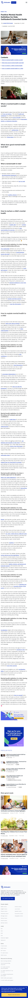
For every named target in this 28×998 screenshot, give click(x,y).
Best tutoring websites (6, 960)
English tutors (4, 908)
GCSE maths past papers (6, 977)
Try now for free (7, 898)
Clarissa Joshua (11, 778)
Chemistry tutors (4, 913)
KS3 (2, 933)
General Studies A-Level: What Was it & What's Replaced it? (16, 785)
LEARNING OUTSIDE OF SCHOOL (14, 780)
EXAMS (17, 764)
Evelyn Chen (5, 835)
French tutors (4, 920)
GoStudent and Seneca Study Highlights (13, 811)
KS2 (2, 930)
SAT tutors (3, 950)
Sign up (14, 2)
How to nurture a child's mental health (12, 65)
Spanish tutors (18, 911)
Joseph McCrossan (8, 23)
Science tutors (18, 906)
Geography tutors (19, 915)
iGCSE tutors (4, 955)
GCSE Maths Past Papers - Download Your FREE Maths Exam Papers (16, 762)
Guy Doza (10, 757)
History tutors (4, 918)
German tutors (4, 922)
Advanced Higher (4, 937)
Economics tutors (19, 913)
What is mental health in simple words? (12, 60)
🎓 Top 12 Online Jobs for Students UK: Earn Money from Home (15, 769)
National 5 (3, 940)
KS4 (2, 935)
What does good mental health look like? (13, 62)
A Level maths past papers (7, 980)
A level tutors (4, 945)
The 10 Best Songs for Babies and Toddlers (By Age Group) (14, 776)
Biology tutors (4, 915)
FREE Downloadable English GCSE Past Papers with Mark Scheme (15, 755)
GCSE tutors (3, 948)
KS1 (1, 928)
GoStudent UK (11, 771)
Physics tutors (4, 911)
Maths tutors (4, 906)
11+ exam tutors (4, 952)
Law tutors (17, 908)
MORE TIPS (4, 11)
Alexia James (10, 764)
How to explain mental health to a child (12, 68)
